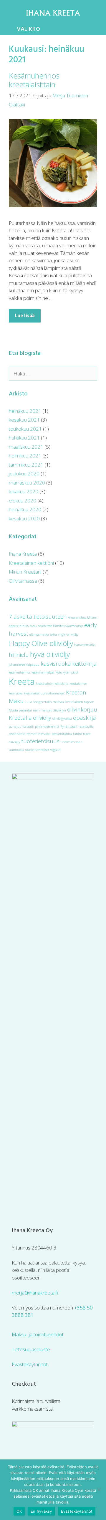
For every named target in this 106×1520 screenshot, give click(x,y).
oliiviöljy (42, 717)
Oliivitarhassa (23, 580)
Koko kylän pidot (67, 672)
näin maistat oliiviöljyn (49, 710)
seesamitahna (62, 734)
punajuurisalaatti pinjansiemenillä (34, 726)
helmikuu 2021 (25, 455)
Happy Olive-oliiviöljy (41, 643)
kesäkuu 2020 (24, 518)
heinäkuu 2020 (25, 509)
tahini (77, 734)
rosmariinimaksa (38, 734)
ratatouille (86, 726)
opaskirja (84, 717)
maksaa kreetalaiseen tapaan (73, 702)
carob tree (45, 626)
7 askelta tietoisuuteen (38, 616)
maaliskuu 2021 (26, 446)
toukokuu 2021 (25, 428)
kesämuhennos (19, 672)
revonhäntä (17, 734)
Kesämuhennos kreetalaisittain (34, 80)
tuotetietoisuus (40, 741)
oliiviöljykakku (62, 718)
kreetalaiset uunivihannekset (44, 693)
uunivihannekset (37, 750)
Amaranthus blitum (82, 617)
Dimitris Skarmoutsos (68, 626)
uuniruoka (16, 750)
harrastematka (84, 645)
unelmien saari (71, 742)
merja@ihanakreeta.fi (35, 1292)
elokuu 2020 (22, 500)
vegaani (56, 750)
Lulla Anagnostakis (38, 702)
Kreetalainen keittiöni (31, 562)
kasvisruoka (56, 663)
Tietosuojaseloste (31, 1349)
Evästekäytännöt (30, 1364)
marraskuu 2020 (27, 482)
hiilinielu (19, 655)
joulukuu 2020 (24, 473)
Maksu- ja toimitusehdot (38, 1334)
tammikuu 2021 (26, 464)
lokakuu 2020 (23, 491)
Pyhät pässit (68, 726)
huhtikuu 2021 (24, 437)
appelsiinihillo (19, 626)
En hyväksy (41, 1511)
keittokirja (84, 663)
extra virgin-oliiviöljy (64, 634)
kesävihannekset (43, 672)
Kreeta (22, 681)
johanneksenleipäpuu (24, 664)
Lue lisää (25, 316)
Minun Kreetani (25, 571)
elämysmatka (39, 634)
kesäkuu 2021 (24, 419)
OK (19, 1511)
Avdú (33, 626)
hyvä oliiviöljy (50, 654)
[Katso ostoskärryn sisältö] (97, 29)
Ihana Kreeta (23, 553)
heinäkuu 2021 (25, 410)
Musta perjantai (20, 710)
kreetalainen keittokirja (52, 684)
